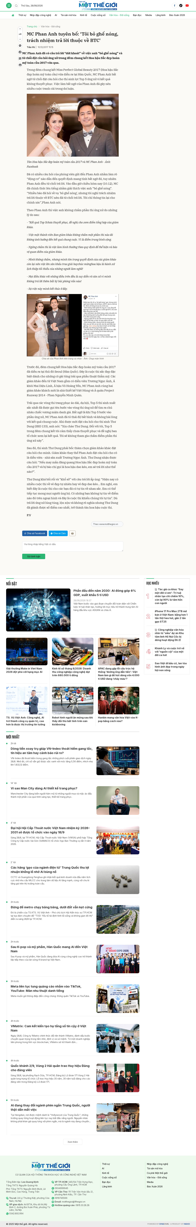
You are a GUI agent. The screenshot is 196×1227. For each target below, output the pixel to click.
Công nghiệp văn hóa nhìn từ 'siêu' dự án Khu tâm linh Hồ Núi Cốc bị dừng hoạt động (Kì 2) (169, 635)
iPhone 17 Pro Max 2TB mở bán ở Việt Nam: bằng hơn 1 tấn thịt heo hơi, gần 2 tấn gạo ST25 (171, 616)
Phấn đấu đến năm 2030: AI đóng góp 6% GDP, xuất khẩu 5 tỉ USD (105, 593)
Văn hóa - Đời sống (119, 15)
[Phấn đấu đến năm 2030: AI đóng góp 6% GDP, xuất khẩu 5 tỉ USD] (38, 610)
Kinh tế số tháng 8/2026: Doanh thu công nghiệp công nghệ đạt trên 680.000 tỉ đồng (71, 672)
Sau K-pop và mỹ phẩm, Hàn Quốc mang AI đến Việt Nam (49, 949)
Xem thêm (73, 1142)
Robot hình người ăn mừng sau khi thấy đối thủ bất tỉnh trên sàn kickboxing (72, 721)
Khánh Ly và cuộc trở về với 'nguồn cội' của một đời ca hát (169, 652)
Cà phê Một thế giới (157, 1173)
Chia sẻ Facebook (36, 533)
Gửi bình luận (33, 556)
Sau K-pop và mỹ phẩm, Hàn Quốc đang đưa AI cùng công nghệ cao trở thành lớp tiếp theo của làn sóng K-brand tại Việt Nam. (51, 958)
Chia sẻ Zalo (59, 533)
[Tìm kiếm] (16, 5)
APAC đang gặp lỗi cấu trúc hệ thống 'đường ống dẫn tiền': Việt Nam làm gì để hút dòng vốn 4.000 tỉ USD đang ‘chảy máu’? (118, 673)
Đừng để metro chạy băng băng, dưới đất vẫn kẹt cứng (51, 907)
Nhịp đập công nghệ (40, 15)
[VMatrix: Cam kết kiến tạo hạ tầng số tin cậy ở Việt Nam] (117, 1038)
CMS (164, 1224)
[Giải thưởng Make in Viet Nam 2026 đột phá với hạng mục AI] (26, 651)
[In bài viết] (20, 65)
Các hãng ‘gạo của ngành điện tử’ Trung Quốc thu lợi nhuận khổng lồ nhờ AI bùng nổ (50, 870)
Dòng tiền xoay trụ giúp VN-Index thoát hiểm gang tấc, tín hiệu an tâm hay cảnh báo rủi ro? (51, 751)
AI (56, 15)
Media (148, 15)
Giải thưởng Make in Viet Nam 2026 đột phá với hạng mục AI (24, 670)
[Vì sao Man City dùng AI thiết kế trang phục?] (117, 800)
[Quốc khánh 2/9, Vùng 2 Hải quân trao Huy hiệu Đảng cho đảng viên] (117, 1078)
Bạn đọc (137, 15)
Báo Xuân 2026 (177, 15)
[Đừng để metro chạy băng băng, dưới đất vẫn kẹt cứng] (117, 919)
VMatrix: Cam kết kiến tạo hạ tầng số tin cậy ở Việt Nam (48, 1028)
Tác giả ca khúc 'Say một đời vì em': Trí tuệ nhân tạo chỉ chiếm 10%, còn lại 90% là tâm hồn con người (169, 596)
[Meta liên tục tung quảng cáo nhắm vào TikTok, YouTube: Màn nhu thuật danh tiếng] (117, 998)
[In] (72, 533)
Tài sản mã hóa (68, 15)
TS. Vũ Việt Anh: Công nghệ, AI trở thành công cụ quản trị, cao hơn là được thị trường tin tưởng (25, 721)
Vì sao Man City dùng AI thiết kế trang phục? (44, 788)
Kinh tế (83, 15)
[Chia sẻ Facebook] (20, 52)
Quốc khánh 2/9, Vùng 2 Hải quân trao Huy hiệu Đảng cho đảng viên (50, 1068)
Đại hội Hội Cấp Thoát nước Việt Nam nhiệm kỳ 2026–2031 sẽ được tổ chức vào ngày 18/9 (50, 830)
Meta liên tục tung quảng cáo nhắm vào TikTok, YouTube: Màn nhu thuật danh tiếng (46, 989)
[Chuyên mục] (9, 5)
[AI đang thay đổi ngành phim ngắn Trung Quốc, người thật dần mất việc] (117, 1117)
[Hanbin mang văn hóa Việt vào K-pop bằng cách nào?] (118, 700)
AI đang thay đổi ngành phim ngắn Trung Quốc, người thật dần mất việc (50, 1107)
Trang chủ (32, 26)
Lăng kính (161, 15)
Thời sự (22, 15)
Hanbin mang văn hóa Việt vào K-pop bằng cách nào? (118, 719)
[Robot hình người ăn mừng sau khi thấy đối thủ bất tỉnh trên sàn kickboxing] (72, 700)
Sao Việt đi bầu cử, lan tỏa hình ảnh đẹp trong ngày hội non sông (171, 667)
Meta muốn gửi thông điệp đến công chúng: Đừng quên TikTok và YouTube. (50, 996)
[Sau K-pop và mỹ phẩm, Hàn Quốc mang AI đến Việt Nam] (117, 959)
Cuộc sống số (98, 15)
